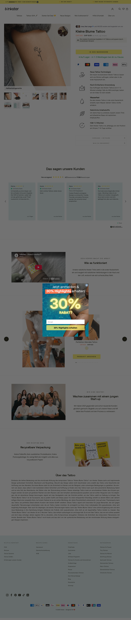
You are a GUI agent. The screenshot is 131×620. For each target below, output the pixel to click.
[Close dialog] (87, 285)
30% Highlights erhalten (65, 327)
